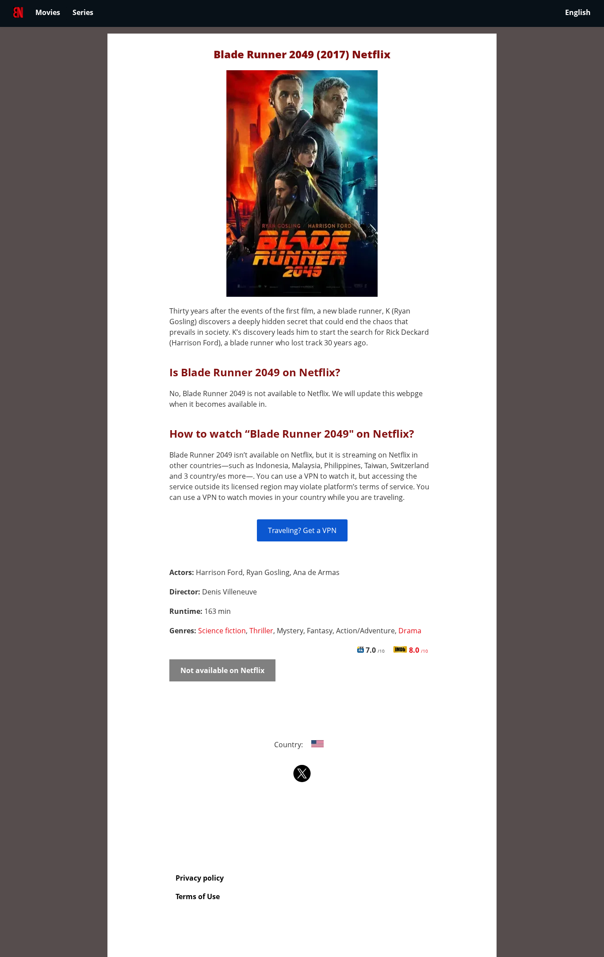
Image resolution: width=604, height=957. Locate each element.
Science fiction (222, 630)
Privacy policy (200, 878)
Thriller (261, 630)
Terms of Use (198, 896)
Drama (409, 630)
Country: (289, 744)
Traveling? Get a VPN (302, 530)
